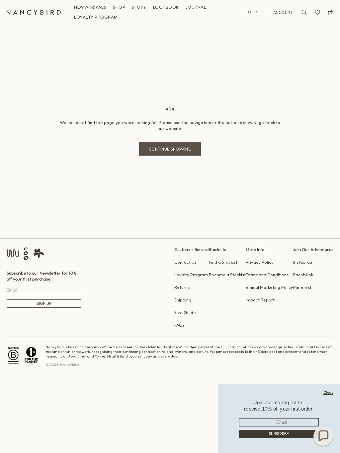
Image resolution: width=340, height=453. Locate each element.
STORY (139, 7)
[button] (323, 436)
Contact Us (185, 262)
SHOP (119, 7)
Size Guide (185, 312)
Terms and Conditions (267, 274)
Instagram (303, 262)
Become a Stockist (227, 274)
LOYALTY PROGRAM (96, 17)
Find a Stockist (223, 262)
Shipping (182, 299)
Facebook (303, 274)
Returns (182, 287)
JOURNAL (196, 7)
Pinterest (302, 287)
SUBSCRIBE (279, 433)
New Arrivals (90, 7)
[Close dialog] (328, 392)
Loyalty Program (191, 274)
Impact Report (260, 299)
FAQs (179, 325)
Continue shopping (170, 149)
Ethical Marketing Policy (269, 287)
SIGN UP (44, 303)
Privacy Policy (260, 262)
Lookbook (166, 7)
